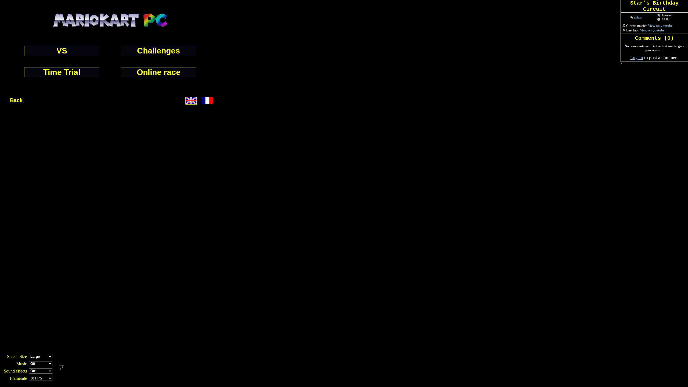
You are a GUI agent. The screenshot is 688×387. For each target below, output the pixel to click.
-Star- (638, 17)
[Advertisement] (146, 367)
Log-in (636, 57)
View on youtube (660, 26)
